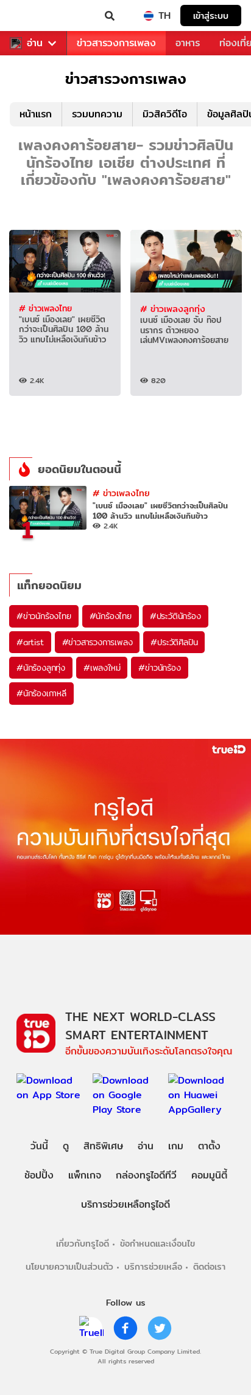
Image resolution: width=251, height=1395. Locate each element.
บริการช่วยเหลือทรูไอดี (125, 1204)
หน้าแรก (35, 114)
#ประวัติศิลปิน (173, 642)
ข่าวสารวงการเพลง (116, 42)
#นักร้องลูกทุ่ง (40, 667)
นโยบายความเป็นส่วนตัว (69, 1266)
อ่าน (35, 43)
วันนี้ (39, 1146)
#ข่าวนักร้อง (159, 667)
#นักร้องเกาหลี (41, 693)
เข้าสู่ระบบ (210, 15)
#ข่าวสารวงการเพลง (97, 642)
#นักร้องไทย (111, 616)
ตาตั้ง (209, 1146)
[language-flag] (149, 16)
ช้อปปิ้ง (39, 1175)
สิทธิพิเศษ (103, 1146)
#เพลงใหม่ (101, 667)
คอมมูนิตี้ (209, 1175)
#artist (30, 642)
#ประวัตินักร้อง (175, 616)
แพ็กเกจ (84, 1175)
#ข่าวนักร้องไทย (43, 616)
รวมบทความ (97, 114)
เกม (175, 1146)
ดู (66, 1146)
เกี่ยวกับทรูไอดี (82, 1243)
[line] (91, 1328)
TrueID (34, 16)
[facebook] (125, 1328)
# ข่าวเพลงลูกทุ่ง (172, 309)
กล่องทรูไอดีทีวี (146, 1175)
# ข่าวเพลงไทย (45, 308)
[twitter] (159, 1328)
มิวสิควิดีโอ (165, 114)
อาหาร (187, 42)
